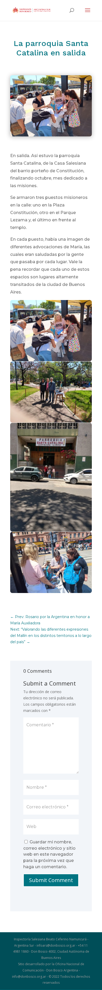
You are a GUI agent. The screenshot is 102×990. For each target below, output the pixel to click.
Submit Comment (51, 880)
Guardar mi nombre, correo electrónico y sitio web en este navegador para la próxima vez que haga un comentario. (49, 854)
